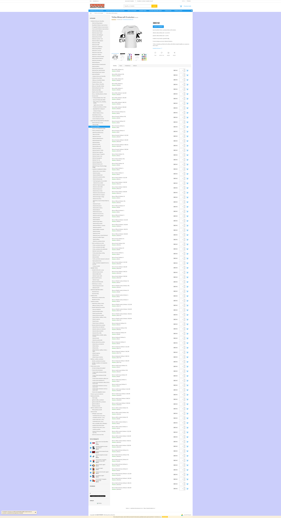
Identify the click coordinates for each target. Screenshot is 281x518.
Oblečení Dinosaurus (97, 211)
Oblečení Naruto (96, 210)
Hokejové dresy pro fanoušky (98, 76)
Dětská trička (95, 348)
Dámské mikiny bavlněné (97, 331)
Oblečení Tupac (95, 280)
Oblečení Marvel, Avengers (99, 195)
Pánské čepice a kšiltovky (98, 323)
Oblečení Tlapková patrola (99, 185)
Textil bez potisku (95, 301)
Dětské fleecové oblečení (98, 344)
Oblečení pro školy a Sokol (98, 303)
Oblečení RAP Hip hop (97, 278)
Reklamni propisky (96, 406)
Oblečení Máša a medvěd (98, 229)
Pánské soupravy (96, 319)
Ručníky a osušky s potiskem (97, 359)
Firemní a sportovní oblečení (97, 394)
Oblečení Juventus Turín (97, 39)
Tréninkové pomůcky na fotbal (99, 107)
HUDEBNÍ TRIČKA (94, 268)
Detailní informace (157, 48)
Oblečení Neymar (96, 62)
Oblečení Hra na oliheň (98, 183)
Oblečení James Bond (97, 251)
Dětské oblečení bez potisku (98, 342)
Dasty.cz (128, 508)
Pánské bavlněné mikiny (97, 311)
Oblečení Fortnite (96, 144)
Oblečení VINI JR (95, 66)
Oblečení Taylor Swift (97, 276)
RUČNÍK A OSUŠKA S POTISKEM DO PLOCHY (99, 363)
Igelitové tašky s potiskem (98, 400)
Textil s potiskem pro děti (97, 130)
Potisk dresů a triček (95, 366)
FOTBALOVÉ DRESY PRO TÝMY (99, 98)
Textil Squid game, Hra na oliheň (100, 181)
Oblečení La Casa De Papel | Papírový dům (101, 201)
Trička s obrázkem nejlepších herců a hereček (100, 263)
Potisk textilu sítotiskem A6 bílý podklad (99, 372)
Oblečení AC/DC (95, 287)
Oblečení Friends (96, 204)
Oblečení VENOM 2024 (97, 175)
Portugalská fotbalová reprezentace (100, 27)
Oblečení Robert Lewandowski (99, 64)
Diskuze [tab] (135, 65)
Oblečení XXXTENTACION (97, 282)
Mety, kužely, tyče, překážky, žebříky (99, 102)
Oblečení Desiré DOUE (97, 37)
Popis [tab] (121, 65)
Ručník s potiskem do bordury (98, 361)
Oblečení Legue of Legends (98, 154)
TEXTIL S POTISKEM (95, 126)
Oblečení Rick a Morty (97, 208)
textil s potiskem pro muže (98, 243)
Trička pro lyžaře (96, 266)
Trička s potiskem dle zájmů (98, 247)
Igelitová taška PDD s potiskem (99, 402)
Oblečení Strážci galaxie (98, 215)
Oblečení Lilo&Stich (97, 227)
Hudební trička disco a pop (98, 270)
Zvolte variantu (158, 26)
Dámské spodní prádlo (97, 340)
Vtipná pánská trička (96, 261)
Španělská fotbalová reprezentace (99, 25)
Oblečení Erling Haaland (97, 23)
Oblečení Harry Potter (97, 191)
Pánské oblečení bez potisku (98, 307)
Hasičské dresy (95, 291)
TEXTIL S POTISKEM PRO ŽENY (98, 128)
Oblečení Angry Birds (97, 162)
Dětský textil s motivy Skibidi (99, 171)
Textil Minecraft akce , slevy (98, 417)
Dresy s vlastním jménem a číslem (99, 94)
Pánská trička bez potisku (98, 315)
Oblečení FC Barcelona (97, 52)
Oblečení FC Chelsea (96, 54)
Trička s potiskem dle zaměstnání (99, 249)
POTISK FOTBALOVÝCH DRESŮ (98, 368)
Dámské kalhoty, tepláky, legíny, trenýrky (99, 335)
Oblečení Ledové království (99, 193)
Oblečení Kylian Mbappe (97, 31)
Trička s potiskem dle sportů (98, 245)
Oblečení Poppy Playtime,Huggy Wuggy (99, 166)
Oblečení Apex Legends (97, 152)
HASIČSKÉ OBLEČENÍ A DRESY (97, 289)
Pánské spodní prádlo (97, 313)
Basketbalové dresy (96, 115)
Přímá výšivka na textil (97, 410)
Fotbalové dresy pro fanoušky (97, 21)
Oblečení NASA (95, 257)
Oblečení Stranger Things (98, 197)
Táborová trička (95, 134)
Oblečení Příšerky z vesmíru (99, 225)
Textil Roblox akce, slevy (97, 421)
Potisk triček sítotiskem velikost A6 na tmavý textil (100, 383)
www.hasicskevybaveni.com (136, 508)
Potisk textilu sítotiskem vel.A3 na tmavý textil (99, 389)
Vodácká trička (94, 295)
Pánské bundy (95, 321)
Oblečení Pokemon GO (97, 164)
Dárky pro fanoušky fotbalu (98, 86)
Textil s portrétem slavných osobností (100, 259)
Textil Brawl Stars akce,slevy (98, 415)
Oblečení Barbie (96, 219)
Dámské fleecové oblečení (98, 327)
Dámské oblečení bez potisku (98, 325)
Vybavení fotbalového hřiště (99, 100)
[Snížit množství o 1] (184, 71)
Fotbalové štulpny (97, 111)
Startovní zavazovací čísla (98, 434)
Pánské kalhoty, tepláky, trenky (99, 317)
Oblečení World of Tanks (97, 150)
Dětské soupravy (96, 353)
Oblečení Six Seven (96, 136)
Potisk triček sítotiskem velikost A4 (100, 378)
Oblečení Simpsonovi (97, 189)
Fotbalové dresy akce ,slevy (98, 427)
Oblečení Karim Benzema (97, 68)
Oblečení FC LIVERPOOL (97, 47)
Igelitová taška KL (96, 404)
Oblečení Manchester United (98, 72)
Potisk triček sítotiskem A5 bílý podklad (99, 376)
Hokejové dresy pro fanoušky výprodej (98, 432)
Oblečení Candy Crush (97, 156)
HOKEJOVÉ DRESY (96, 74)
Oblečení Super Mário (97, 221)
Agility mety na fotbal (98, 105)
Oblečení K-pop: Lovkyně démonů (100, 235)
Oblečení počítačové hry (97, 132)
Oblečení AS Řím (95, 45)
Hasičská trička (95, 293)
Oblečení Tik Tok (96, 160)
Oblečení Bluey (96, 239)
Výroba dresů (95, 96)
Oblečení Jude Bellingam (97, 35)
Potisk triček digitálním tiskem (98, 392)
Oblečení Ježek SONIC (98, 187)
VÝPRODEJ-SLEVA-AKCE (97, 413)
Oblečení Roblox (96, 142)
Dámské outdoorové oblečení (99, 329)
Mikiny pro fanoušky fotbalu (98, 80)
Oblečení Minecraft (96, 146)
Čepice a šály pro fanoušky (98, 84)
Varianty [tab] (115, 65)
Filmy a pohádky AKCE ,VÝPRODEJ (99, 423)
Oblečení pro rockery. (97, 284)
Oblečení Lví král (96, 233)
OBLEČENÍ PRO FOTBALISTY (99, 109)
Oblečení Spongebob (97, 158)
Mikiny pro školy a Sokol (97, 305)
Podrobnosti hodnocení (128, 19)
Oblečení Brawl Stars (97, 140)
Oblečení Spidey (96, 231)
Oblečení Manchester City (97, 88)
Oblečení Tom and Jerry (98, 213)
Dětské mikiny (95, 346)
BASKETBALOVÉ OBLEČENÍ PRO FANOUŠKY (100, 121)
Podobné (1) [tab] (127, 65)
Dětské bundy (95, 355)
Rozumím (165, 516)
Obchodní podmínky (129, 1)
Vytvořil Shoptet (187, 515)
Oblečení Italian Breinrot (97, 138)
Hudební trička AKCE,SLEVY (98, 425)
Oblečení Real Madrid (96, 48)
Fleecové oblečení (96, 309)
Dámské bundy (95, 338)
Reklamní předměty (95, 396)
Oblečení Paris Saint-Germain (98, 70)
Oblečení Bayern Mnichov (97, 58)
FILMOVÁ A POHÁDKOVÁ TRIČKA (99, 169)
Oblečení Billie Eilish (96, 274)
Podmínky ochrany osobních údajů (145, 1)
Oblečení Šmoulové (97, 206)
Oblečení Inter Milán (96, 90)
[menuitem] (96, 11)
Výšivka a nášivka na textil (96, 408)
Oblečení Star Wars (97, 198)
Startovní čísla (94, 411)
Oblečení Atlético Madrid (97, 41)
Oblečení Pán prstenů (97, 223)
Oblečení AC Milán (96, 43)
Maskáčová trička (96, 299)
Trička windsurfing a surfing (98, 253)
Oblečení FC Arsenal (96, 50)
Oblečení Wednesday (97, 179)
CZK (183, 1)
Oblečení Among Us (96, 148)
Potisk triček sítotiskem (97, 370)
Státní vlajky (94, 398)
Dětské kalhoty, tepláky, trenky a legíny (99, 350)
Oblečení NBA (95, 124)
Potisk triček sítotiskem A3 (98, 380)
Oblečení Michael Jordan (97, 122)
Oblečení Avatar (96, 217)
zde (160, 517)
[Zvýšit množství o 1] (184, 69)
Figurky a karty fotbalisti (97, 92)
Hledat (154, 6)
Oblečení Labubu (96, 173)
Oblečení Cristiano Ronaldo (98, 56)
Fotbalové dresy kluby (97, 78)
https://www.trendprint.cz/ (149, 508)
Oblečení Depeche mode (97, 286)
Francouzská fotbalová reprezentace (100, 29)
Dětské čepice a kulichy (97, 357)
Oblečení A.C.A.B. (96, 255)
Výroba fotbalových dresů (98, 119)
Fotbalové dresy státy (97, 82)
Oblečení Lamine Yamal (97, 33)
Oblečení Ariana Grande (97, 272)
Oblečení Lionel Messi (97, 60)
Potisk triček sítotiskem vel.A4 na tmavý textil (99, 386)
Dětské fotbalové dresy (98, 113)
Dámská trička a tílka (96, 333)
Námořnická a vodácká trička (98, 297)
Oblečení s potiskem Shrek (99, 241)
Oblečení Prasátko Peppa (98, 237)
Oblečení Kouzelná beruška (99, 177)
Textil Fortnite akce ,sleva (98, 419)
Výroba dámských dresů (97, 117)
